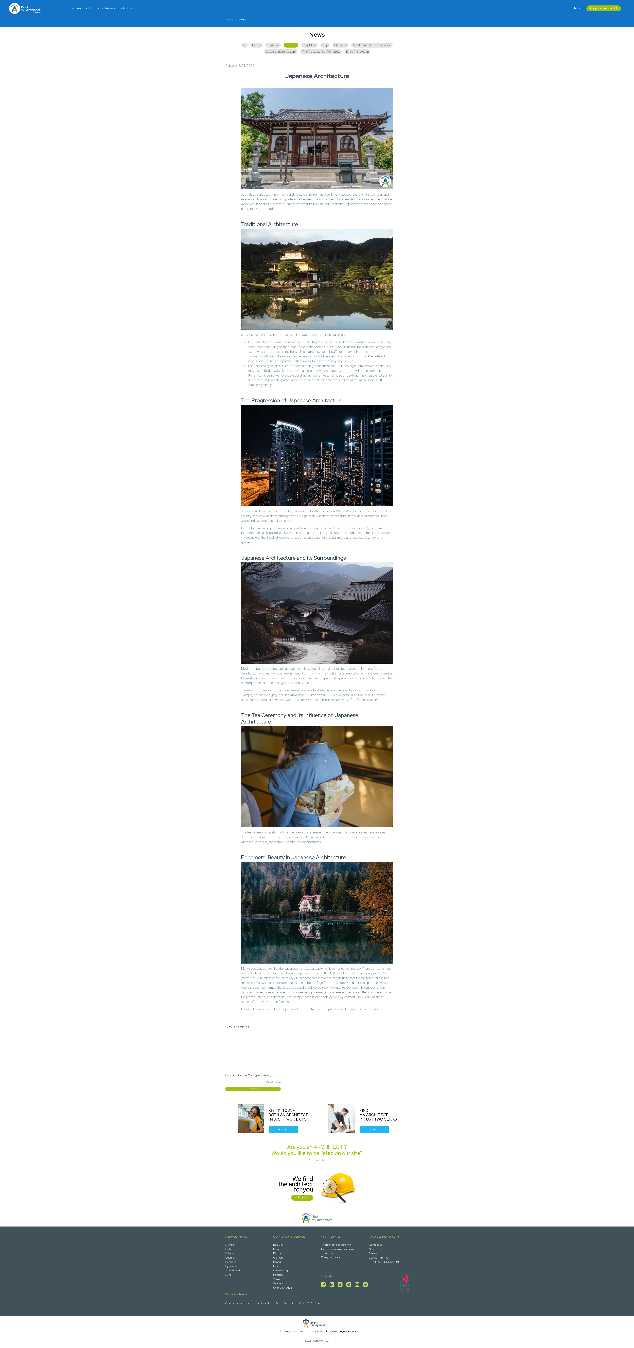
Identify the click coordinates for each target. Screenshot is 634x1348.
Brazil (276, 1249)
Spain (276, 1279)
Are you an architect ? (603, 8)
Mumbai (230, 1244)
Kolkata (229, 1253)
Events (256, 45)
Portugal (278, 1275)
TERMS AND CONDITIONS (384, 1262)
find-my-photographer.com (340, 1331)
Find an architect (80, 8)
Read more (273, 1082)
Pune (228, 1275)
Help (325, 45)
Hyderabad (231, 1266)
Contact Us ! (317, 1160)
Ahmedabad (232, 1270)
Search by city (234, 19)
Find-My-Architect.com (372, 1009)
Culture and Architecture (280, 51)
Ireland (277, 1262)
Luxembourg (280, 1270)
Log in (580, 8)
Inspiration (273, 45)
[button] (237, 1064)
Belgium (278, 1244)
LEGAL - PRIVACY (379, 1257)
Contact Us (125, 8)
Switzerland (280, 1283)
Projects (98, 8)
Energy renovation (357, 51)
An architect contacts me (336, 1244)
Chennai (230, 1257)
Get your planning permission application (338, 1251)
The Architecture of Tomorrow (321, 51)
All (244, 45)
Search (374, 1129)
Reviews (110, 8)
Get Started (284, 1129)
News (372, 1249)
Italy (275, 1266)
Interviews (340, 45)
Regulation (309, 45)
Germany (278, 1257)
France (277, 1253)
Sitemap (374, 1253)
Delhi (228, 1249)
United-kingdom (283, 1287)
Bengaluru (231, 1262)
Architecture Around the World (372, 45)
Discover (291, 45)
